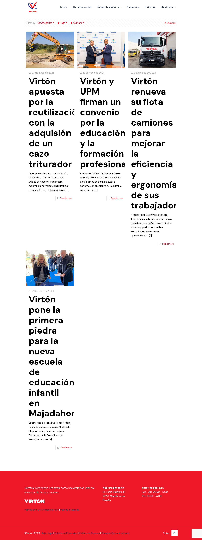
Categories (46, 22)
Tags (62, 22)
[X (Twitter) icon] (164, 533)
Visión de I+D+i (51, 509)
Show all (171, 22)
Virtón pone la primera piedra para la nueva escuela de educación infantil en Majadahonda (58, 356)
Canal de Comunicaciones (115, 533)
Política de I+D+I (32, 509)
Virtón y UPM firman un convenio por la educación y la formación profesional (104, 122)
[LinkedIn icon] (167, 533)
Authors (77, 22)
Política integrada (69, 509)
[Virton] (32, 7)
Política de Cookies (89, 533)
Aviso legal (47, 533)
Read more (66, 198)
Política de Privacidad (65, 533)
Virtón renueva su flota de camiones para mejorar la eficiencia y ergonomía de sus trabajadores (159, 143)
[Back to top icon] (174, 533)
